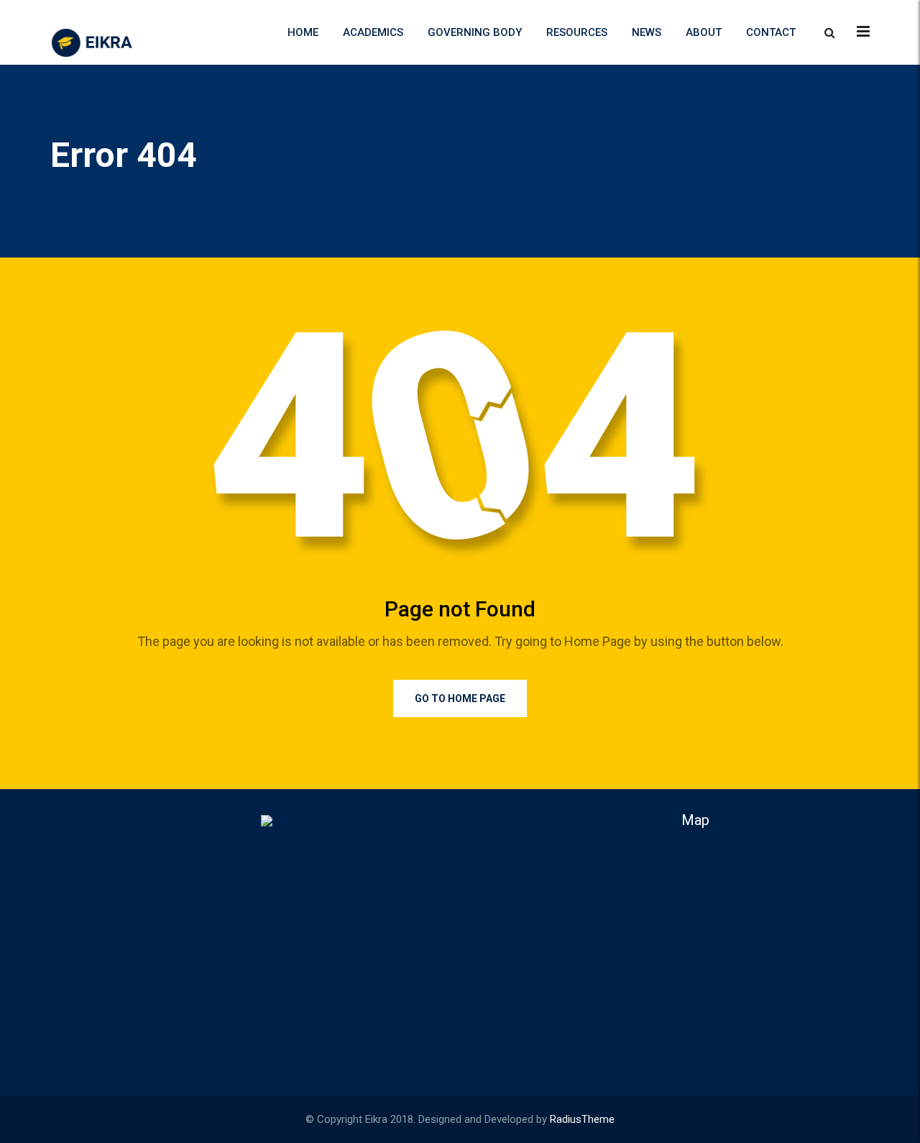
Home (303, 32)
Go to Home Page (460, 698)
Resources (576, 32)
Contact (771, 32)
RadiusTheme (582, 1119)
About (704, 32)
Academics (373, 32)
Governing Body (475, 32)
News (646, 32)
